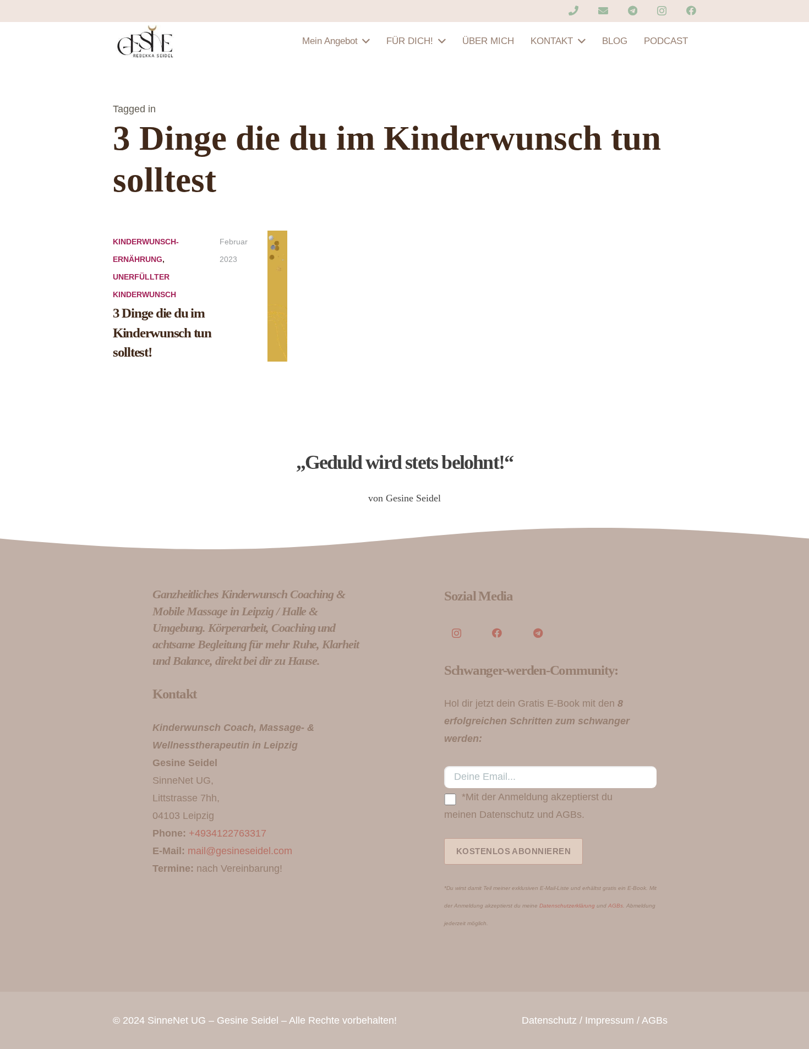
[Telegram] (632, 10)
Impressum (609, 1020)
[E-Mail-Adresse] (603, 10)
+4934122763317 (227, 833)
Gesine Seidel (247, 1020)
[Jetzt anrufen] (573, 10)
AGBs (615, 906)
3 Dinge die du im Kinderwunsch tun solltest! (162, 332)
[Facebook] (691, 10)
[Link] (146, 41)
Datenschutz (549, 1020)
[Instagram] (661, 11)
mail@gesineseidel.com (240, 850)
